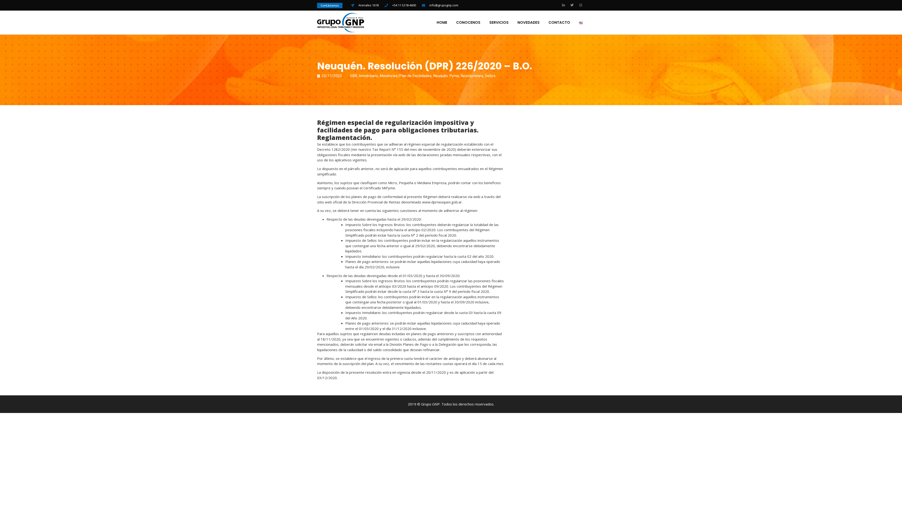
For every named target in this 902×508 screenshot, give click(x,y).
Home (442, 22)
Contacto (559, 22)
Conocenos (468, 22)
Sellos (490, 76)
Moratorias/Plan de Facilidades (406, 76)
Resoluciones (472, 76)
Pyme (454, 76)
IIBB (353, 76)
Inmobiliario (368, 76)
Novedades (528, 22)
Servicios (499, 22)
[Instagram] (580, 5)
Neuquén (440, 76)
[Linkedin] (563, 5)
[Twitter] (572, 5)
